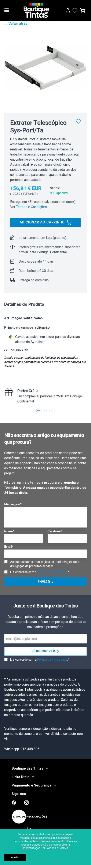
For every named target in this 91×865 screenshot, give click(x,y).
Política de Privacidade (52, 572)
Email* (9, 546)
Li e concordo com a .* (39, 572)
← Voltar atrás (16, 24)
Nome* (9, 531)
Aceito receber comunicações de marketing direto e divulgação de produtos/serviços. (44, 564)
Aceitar (15, 857)
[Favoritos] (78, 121)
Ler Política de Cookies (54, 848)
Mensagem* (13, 504)
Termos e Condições (31, 207)
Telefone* (55, 531)
